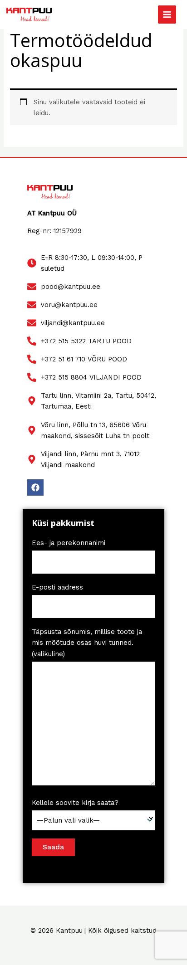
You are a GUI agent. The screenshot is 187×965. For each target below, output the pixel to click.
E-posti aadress (57, 587)
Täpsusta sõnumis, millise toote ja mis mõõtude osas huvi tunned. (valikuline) (87, 643)
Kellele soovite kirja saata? (75, 803)
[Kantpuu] (29, 14)
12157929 (68, 231)
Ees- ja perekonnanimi (68, 543)
